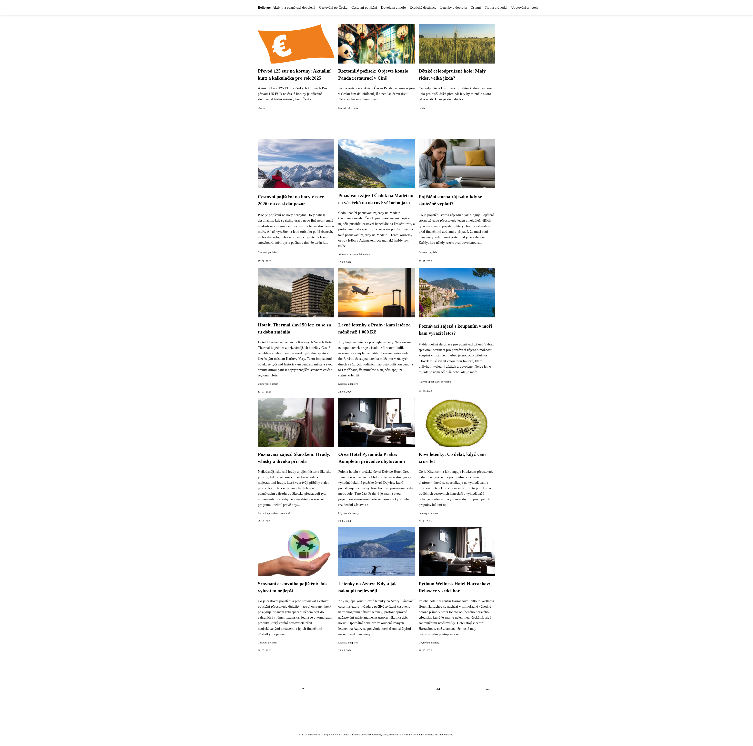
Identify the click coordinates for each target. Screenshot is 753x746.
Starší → (489, 689)
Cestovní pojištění (364, 7)
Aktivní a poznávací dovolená (294, 7)
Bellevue (264, 7)
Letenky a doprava (453, 7)
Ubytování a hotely (524, 7)
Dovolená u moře (393, 7)
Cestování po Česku (333, 7)
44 (438, 689)
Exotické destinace (423, 7)
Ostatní (476, 7)
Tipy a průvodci (496, 7)
